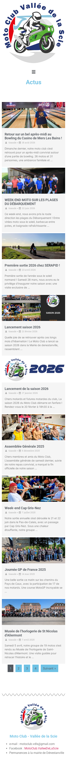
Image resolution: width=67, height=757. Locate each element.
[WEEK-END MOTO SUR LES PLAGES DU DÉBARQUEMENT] (33, 181)
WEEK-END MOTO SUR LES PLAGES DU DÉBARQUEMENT (31, 202)
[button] (33, 71)
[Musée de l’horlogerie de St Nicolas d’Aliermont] (33, 612)
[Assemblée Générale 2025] (33, 427)
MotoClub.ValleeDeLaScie (41, 748)
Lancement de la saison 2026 (26, 389)
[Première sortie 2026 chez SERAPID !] (33, 246)
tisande (12, 142)
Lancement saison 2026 (22, 327)
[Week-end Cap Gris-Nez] (33, 489)
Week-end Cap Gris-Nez (23, 508)
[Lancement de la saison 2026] (33, 369)
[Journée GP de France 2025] (33, 550)
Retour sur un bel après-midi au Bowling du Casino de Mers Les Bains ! (33, 136)
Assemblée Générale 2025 (24, 446)
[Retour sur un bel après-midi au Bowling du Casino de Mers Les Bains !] (33, 115)
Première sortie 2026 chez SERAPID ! (32, 265)
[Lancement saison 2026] (33, 308)
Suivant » (49, 668)
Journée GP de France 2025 (25, 570)
